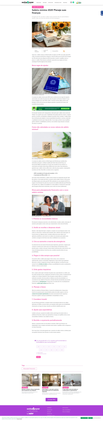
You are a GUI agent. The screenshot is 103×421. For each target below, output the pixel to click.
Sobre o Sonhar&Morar (66, 409)
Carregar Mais (51, 399)
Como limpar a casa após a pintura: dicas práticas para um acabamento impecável (50, 390)
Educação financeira (29, 368)
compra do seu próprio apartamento (40, 293)
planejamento (43, 281)
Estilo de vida (50, 2)
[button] (97, 418)
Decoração (45, 2)
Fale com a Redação (66, 411)
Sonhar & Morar (28, 1)
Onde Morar (65, 2)
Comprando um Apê (58, 2)
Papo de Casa (39, 2)
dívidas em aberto (43, 264)
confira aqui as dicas (41, 283)
